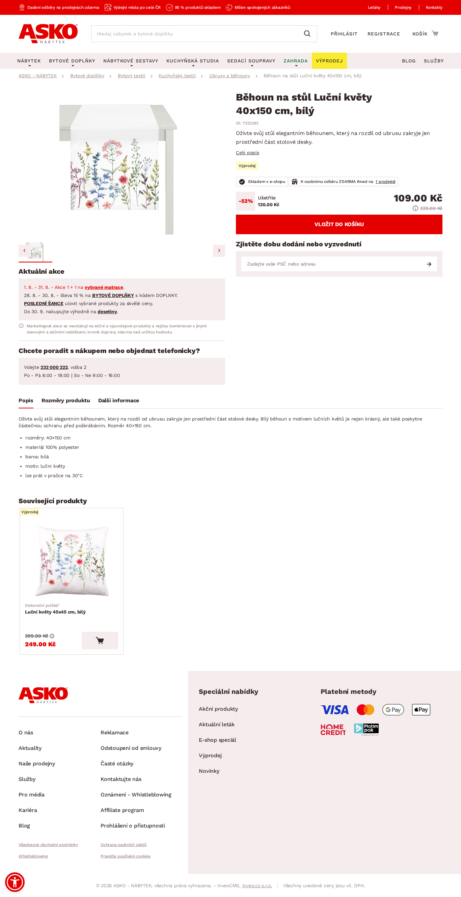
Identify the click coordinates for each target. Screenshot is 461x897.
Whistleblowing (33, 856)
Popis (26, 400)
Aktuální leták (217, 724)
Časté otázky (117, 763)
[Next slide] (219, 251)
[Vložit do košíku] (100, 640)
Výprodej (210, 755)
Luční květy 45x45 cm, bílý (55, 609)
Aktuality (30, 748)
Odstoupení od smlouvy (131, 748)
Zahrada (295, 60)
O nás (26, 732)
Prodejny (403, 7)
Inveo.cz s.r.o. (257, 885)
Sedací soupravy (251, 60)
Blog (409, 60)
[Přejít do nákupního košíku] (425, 33)
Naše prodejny (37, 763)
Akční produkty (218, 709)
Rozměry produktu (66, 400)
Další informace (118, 400)
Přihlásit (344, 33)
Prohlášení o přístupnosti (133, 825)
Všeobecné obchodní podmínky (48, 844)
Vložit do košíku (339, 224)
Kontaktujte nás (121, 779)
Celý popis (247, 152)
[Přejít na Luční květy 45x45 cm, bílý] (71, 561)
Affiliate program (122, 810)
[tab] (26, 402)
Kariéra (28, 810)
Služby (434, 60)
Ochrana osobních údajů (123, 844)
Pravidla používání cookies (126, 856)
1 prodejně (386, 181)
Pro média (32, 794)
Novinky (209, 771)
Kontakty (434, 7)
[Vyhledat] (308, 33)
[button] (35, 252)
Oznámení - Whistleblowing (136, 794)
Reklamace (115, 732)
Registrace (384, 33)
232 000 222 (53, 367)
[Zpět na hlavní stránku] (48, 34)
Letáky (374, 7)
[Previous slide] (25, 251)
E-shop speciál (217, 740)
